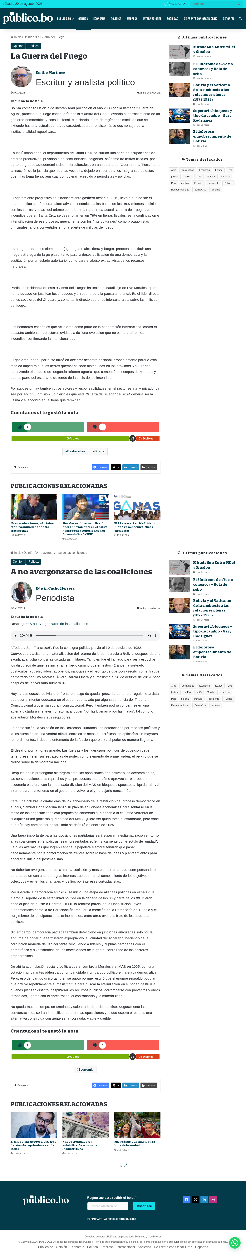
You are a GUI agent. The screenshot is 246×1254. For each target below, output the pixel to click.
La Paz (187, 176)
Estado (219, 170)
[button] (235, 1243)
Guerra (99, 451)
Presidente (213, 183)
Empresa (132, 19)
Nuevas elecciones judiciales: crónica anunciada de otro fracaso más (32, 527)
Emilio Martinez (50, 72)
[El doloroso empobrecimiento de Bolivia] (179, 136)
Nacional (225, 176)
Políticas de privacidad (120, 1236)
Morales (211, 176)
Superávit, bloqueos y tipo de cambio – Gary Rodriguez (212, 115)
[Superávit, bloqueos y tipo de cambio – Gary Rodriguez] (179, 116)
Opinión (83, 19)
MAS (199, 176)
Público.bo (64, 19)
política (185, 183)
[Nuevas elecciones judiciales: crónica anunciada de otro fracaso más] (34, 507)
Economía (99, 19)
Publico (228, 183)
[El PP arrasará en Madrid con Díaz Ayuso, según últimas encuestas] (137, 507)
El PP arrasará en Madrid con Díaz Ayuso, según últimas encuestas (135, 527)
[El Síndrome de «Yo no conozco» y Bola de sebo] (179, 69)
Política (116, 19)
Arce (173, 170)
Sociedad (172, 19)
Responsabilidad (180, 189)
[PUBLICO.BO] (28, 18)
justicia (175, 176)
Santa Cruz (200, 189)
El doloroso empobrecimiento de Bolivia (212, 136)
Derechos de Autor (95, 1236)
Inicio (17, 37)
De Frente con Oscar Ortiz (201, 19)
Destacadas (76, 451)
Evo (230, 170)
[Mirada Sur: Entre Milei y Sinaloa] (179, 52)
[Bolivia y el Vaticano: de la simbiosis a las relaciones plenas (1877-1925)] (179, 90)
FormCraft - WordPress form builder (111, 1219)
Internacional (152, 19)
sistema (216, 189)
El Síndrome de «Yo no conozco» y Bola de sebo (213, 68)
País (173, 183)
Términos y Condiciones (148, 1236)
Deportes (229, 19)
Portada (198, 183)
